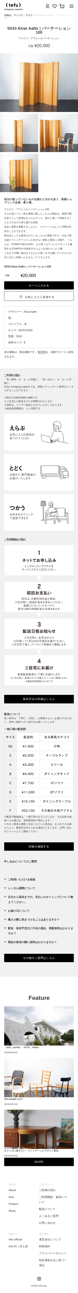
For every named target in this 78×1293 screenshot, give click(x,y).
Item (11, 1196)
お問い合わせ (47, 1222)
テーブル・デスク (23, 15)
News (12, 1210)
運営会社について (50, 1239)
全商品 (7, 15)
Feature (13, 1203)
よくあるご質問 (48, 1215)
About (12, 1190)
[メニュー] (70, 6)
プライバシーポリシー (53, 1253)
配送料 (42, 352)
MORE (39, 1161)
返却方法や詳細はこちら (39, 698)
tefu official (15, 1239)
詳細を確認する (39, 846)
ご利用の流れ (47, 1190)
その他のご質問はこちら (39, 957)
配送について (47, 1209)
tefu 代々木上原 (18, 1246)
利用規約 (44, 1246)
